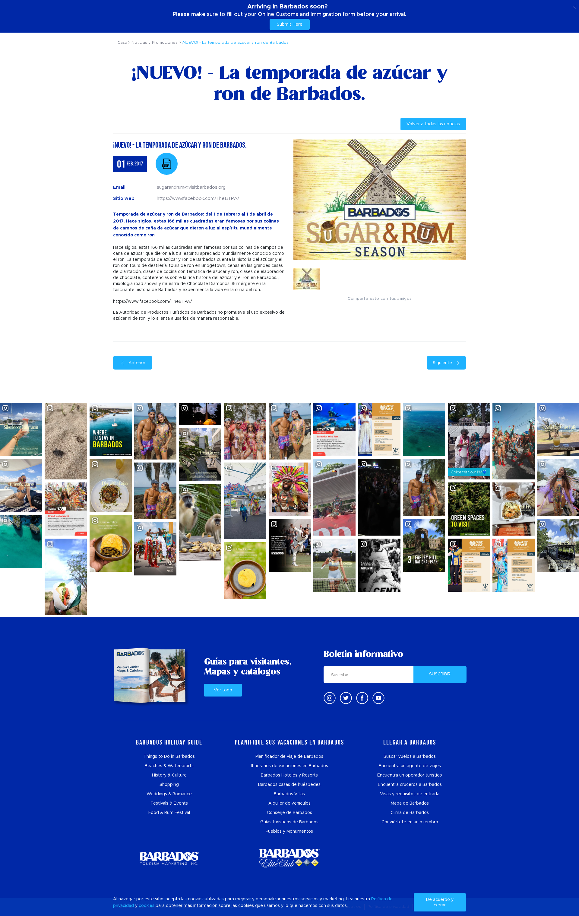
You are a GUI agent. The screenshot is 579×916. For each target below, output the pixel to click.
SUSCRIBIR (440, 674)
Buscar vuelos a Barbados (410, 756)
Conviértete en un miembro (409, 822)
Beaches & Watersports (169, 766)
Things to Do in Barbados (169, 756)
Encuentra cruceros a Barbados (410, 785)
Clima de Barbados (410, 813)
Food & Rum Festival (169, 813)
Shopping (169, 785)
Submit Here (289, 24)
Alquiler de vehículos (289, 803)
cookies (146, 906)
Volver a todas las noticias (433, 124)
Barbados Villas (289, 794)
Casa (122, 43)
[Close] (574, 6)
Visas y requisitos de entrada (409, 794)
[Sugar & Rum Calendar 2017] (167, 164)
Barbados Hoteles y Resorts (289, 775)
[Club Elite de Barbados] (289, 858)
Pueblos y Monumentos (289, 831)
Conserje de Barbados (289, 813)
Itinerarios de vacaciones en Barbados (289, 766)
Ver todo (223, 690)
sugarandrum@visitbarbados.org (191, 187)
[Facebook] (362, 698)
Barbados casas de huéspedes (289, 785)
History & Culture (169, 775)
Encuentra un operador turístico (409, 775)
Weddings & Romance (169, 794)
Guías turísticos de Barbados (289, 822)
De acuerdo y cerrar (440, 902)
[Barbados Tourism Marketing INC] (169, 858)
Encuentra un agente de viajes (410, 766)
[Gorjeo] (346, 698)
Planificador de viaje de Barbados (289, 756)
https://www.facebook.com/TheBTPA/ (198, 198)
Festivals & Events (169, 803)
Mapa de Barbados (410, 803)
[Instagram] (330, 698)
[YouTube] (378, 698)
